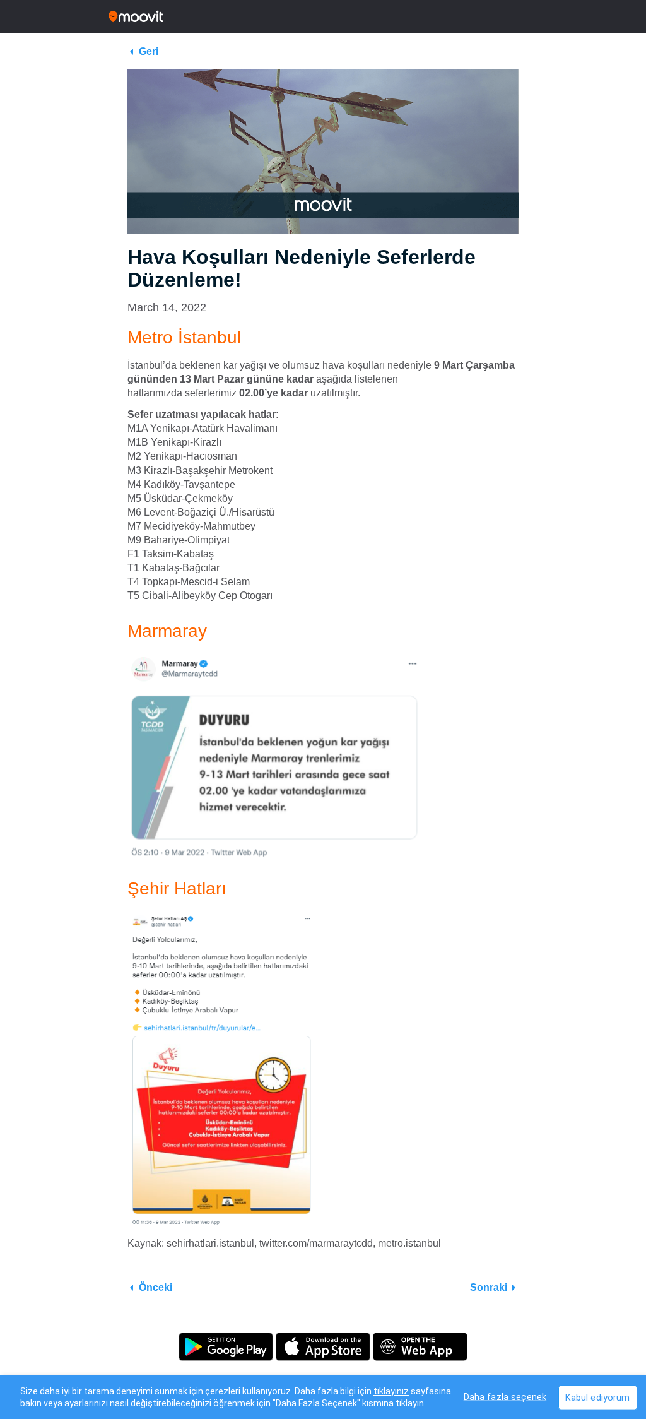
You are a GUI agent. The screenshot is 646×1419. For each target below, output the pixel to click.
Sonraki (488, 1287)
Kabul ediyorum (597, 1397)
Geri (148, 51)
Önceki (155, 1287)
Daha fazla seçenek (505, 1396)
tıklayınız (391, 1391)
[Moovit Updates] (323, 16)
